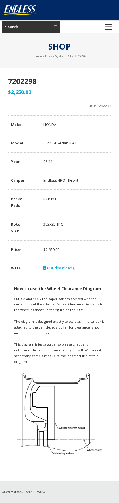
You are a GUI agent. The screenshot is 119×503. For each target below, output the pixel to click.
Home (37, 56)
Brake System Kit (58, 56)
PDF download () (60, 268)
